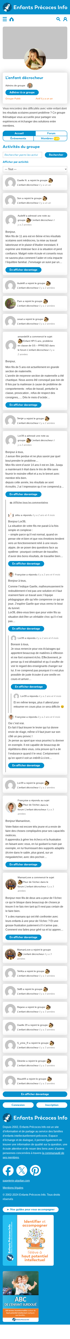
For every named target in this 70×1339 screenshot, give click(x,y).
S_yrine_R (22, 1043)
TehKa (20, 971)
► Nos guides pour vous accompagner (31, 1209)
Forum (51, 133)
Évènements (18, 138)
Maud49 (21, 1078)
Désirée (21, 1061)
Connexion (18, 1105)
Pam (19, 301)
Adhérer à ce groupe (22, 92)
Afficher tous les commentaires (30, 502)
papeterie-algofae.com (16, 1180)
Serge (20, 418)
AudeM (21, 215)
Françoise (20, 574)
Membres (50, 138)
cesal (20, 319)
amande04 (23, 336)
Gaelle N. (22, 180)
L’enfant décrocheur (42, 220)
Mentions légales (13, 1187)
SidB (19, 989)
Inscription (51, 1105)
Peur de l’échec (31, 804)
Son (19, 198)
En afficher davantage (23, 270)
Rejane (21, 1007)
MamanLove (24, 877)
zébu (17, 515)
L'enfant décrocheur (38, 350)
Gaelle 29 (22, 1025)
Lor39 (21, 435)
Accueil (19, 133)
